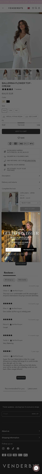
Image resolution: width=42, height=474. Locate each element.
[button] (36, 468)
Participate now (29, 249)
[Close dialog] (39, 214)
